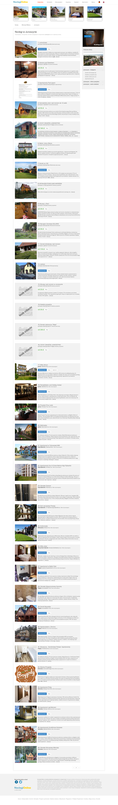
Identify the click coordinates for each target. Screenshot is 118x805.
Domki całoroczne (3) (90, 76)
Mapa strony (92, 799)
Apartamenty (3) (89, 78)
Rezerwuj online (42, 49)
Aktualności (62, 799)
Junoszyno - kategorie (89, 70)
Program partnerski (44, 799)
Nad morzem (85, 2)
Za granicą (68, 2)
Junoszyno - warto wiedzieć (91, 84)
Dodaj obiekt (25, 799)
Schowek (36, 799)
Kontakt (98, 799)
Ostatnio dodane (54, 799)
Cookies (86, 799)
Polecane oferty (87, 49)
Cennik (31, 799)
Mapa (49, 49)
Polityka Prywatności (78, 799)
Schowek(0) (49, 2)
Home (19, 799)
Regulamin (69, 799)
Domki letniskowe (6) (90, 72)
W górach (76, 2)
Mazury (93, 2)
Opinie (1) (55, 370)
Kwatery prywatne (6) (90, 74)
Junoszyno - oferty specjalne (91, 81)
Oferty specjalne (58, 2)
